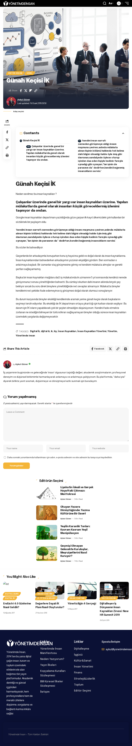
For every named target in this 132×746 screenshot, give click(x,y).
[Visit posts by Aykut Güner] (11, 101)
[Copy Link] (35, 90)
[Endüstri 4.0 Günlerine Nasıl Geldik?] (17, 590)
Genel (30, 73)
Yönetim (112, 331)
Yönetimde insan (25, 336)
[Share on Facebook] (21, 90)
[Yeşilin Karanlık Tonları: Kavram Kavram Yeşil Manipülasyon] (46, 532)
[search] (104, 3)
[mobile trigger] (126, 3)
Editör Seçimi (15, 73)
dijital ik (45, 331)
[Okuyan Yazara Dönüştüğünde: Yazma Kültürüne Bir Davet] (46, 512)
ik (52, 331)
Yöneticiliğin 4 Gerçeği (82, 603)
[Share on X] (26, 90)
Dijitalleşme (12, 594)
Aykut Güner (23, 100)
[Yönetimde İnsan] (19, 3)
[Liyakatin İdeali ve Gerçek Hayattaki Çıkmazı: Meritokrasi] (46, 493)
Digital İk (35, 331)
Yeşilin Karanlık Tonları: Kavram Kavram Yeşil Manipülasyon (75, 530)
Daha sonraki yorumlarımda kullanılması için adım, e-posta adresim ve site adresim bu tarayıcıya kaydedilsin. (59, 457)
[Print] (7, 155)
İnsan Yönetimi (44, 594)
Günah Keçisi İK (31, 140)
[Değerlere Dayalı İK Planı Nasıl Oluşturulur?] (49, 590)
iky (55, 331)
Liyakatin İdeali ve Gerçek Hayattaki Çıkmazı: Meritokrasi (76, 491)
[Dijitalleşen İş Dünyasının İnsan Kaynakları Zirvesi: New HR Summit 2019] (114, 590)
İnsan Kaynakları (67, 331)
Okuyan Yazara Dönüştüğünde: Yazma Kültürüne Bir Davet (75, 510)
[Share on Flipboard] (30, 90)
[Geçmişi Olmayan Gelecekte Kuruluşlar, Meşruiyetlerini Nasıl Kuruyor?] (46, 553)
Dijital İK (10, 598)
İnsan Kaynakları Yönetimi (91, 331)
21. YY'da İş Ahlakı (46, 598)
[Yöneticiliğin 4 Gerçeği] (82, 590)
